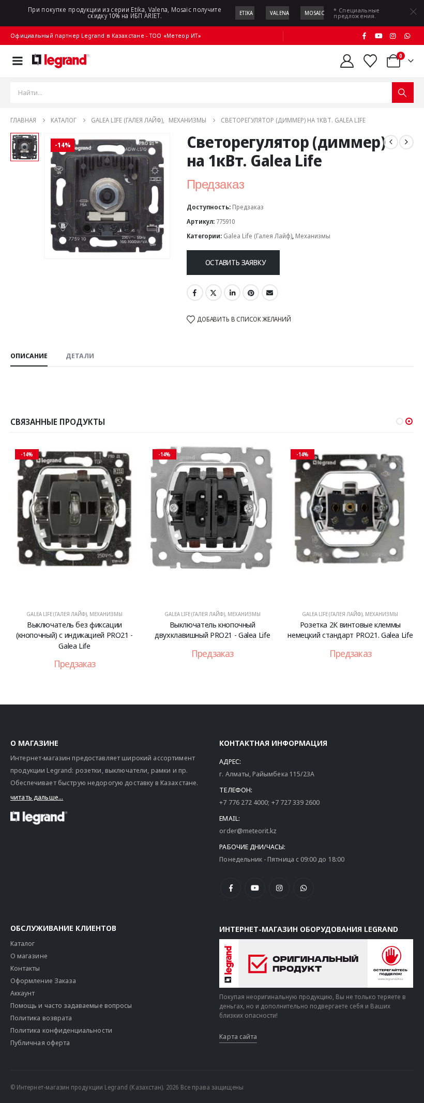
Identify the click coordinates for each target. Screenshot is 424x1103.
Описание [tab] (29, 355)
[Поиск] (403, 92)
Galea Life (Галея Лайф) (257, 236)
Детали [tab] (80, 355)
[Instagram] (393, 35)
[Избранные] (370, 61)
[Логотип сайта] (60, 61)
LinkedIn (232, 292)
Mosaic (314, 13)
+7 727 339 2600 (295, 802)
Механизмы (312, 236)
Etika (246, 13)
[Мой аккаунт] (347, 61)
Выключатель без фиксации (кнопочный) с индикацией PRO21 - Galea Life (74, 635)
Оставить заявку (235, 262)
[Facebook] (364, 35)
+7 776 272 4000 (243, 802)
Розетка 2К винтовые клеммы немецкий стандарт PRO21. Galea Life (350, 629)
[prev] (391, 142)
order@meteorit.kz (248, 830)
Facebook (195, 292)
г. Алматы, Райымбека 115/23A (266, 773)
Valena (280, 13)
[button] (399, 421)
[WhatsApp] (407, 35)
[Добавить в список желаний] (122, 460)
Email (270, 292)
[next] (406, 142)
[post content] (75, 522)
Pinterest (251, 292)
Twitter (213, 292)
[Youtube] (378, 35)
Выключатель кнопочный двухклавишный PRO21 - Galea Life (212, 629)
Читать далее (81, 589)
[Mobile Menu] (17, 61)
